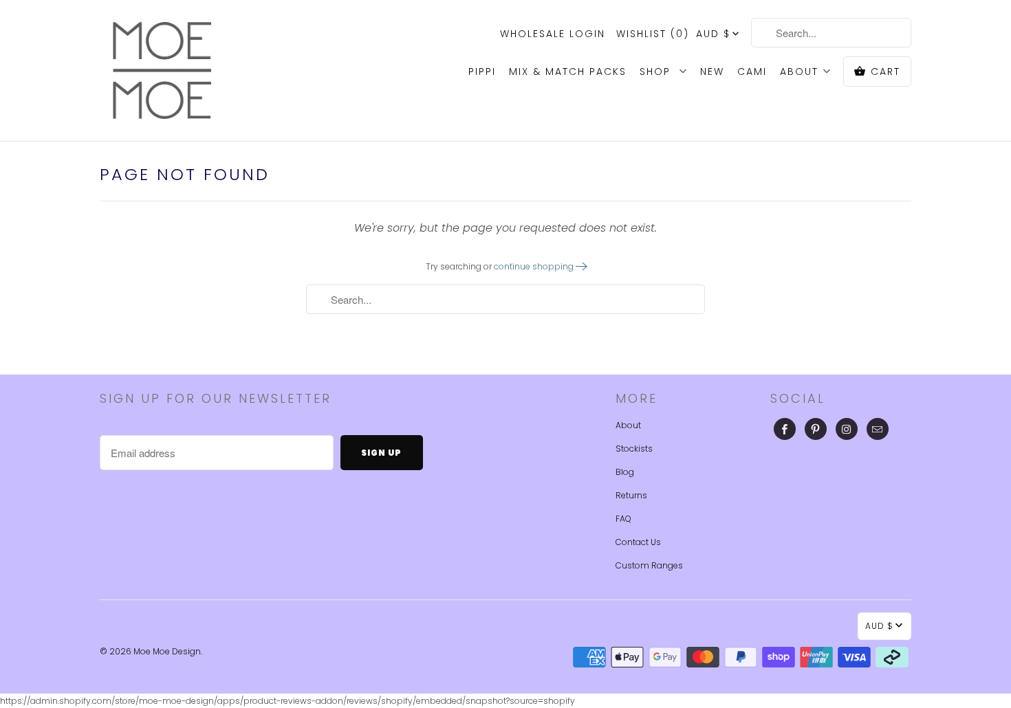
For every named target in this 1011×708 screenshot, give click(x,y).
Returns (631, 495)
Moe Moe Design (167, 651)
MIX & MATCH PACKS (568, 71)
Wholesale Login (552, 34)
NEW (712, 71)
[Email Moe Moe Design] (878, 429)
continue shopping (535, 266)
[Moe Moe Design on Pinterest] (816, 429)
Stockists (634, 448)
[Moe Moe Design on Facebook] (785, 429)
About (628, 425)
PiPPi (482, 71)
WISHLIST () (652, 34)
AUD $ (713, 34)
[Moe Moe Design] (162, 70)
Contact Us (638, 542)
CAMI (752, 71)
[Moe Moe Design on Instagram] (847, 429)
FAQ (623, 518)
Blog (625, 472)
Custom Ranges (649, 565)
